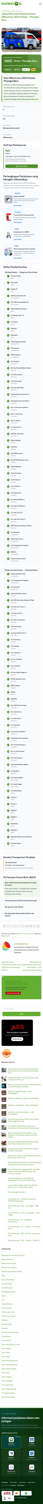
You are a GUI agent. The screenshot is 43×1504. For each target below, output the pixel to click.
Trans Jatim (6, 1352)
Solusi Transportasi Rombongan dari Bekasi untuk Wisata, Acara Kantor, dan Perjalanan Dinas (23, 1071)
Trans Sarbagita (7, 1381)
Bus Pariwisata (7, 1284)
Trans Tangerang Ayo (9, 1389)
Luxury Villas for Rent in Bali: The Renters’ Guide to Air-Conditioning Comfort (23, 1186)
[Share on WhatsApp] (4, 926)
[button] (40, 3)
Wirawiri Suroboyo (8, 1397)
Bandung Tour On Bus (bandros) (13, 1255)
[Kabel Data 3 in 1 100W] (8, 234)
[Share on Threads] (19, 926)
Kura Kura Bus (7, 1308)
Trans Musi (5, 1373)
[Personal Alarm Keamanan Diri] (8, 217)
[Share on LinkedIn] (31, 926)
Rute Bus (19, 11)
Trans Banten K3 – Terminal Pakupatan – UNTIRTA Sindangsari (22, 1200)
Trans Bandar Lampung (10, 1332)
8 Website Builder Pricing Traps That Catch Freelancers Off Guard (23, 1079)
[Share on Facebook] (8, 926)
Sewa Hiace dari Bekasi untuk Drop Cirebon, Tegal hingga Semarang (23, 1120)
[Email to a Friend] (23, 926)
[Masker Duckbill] (8, 199)
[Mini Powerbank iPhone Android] (8, 252)
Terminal (5, 1328)
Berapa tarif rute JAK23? (14, 907)
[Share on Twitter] (16, 926)
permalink (7, 936)
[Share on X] (12, 926)
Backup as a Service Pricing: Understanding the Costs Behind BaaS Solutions (24, 1086)
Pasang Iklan (4, 1482)
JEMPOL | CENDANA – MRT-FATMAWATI (23, 1105)
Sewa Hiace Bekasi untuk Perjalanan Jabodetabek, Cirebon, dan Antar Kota (21, 1179)
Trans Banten (6, 1336)
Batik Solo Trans (7, 1259)
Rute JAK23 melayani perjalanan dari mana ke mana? (20, 884)
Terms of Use (22, 1482)
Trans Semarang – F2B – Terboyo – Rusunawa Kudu (24, 1234)
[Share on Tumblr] (34, 926)
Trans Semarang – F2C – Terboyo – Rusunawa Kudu (24, 1227)
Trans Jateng (6, 1348)
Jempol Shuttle (7, 1304)
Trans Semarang (7, 1385)
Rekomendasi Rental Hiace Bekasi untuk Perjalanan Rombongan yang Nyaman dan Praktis (23, 1135)
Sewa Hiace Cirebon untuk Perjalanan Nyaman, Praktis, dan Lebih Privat (24, 1157)
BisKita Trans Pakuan (9, 1267)
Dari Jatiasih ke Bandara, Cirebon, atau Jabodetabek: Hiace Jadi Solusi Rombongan (23, 1127)
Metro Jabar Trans (8, 1312)
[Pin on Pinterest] (27, 926)
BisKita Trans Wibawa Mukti (12, 1271)
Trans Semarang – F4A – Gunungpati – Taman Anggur (24, 1214)
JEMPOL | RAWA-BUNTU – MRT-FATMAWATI (20, 1092)
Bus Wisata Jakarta (8, 1292)
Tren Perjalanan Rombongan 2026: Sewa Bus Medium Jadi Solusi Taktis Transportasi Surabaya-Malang (24, 1171)
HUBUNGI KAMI (22, 1497)
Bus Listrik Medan (8, 1280)
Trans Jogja (6, 1356)
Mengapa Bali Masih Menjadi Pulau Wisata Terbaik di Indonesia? (23, 1150)
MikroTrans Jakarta (9, 11)
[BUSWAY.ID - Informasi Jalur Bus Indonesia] (12, 4)
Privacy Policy (13, 1482)
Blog (3, 1276)
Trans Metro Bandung (9, 1365)
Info (3, 1300)
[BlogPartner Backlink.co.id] (26, 1493)
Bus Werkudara (7, 1288)
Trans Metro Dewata (9, 1369)
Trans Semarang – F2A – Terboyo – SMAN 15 (24, 1240)
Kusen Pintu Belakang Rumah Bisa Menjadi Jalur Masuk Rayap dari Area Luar (23, 1143)
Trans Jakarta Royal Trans (11, 1344)
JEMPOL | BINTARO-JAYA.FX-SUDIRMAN (23, 1098)
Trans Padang (6, 1377)
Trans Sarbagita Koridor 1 (17, 1192)
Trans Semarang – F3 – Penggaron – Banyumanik (20, 1221)
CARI (21, 1014)
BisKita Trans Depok (9, 1263)
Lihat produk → (18, 205)
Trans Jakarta (6, 1340)
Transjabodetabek (8, 1393)
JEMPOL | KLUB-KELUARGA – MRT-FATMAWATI (21, 1113)
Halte (4, 1296)
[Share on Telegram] (38, 926)
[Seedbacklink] (16, 1493)
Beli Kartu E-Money (22, 166)
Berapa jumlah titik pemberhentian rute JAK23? (19, 914)
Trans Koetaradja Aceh (10, 1360)
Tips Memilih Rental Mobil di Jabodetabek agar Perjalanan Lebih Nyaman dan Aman (24, 1163)
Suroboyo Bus (7, 1324)
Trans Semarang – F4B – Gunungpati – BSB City (23, 1207)
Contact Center (31, 1482)
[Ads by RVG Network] (6, 1493)
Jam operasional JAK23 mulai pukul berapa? (21, 900)
